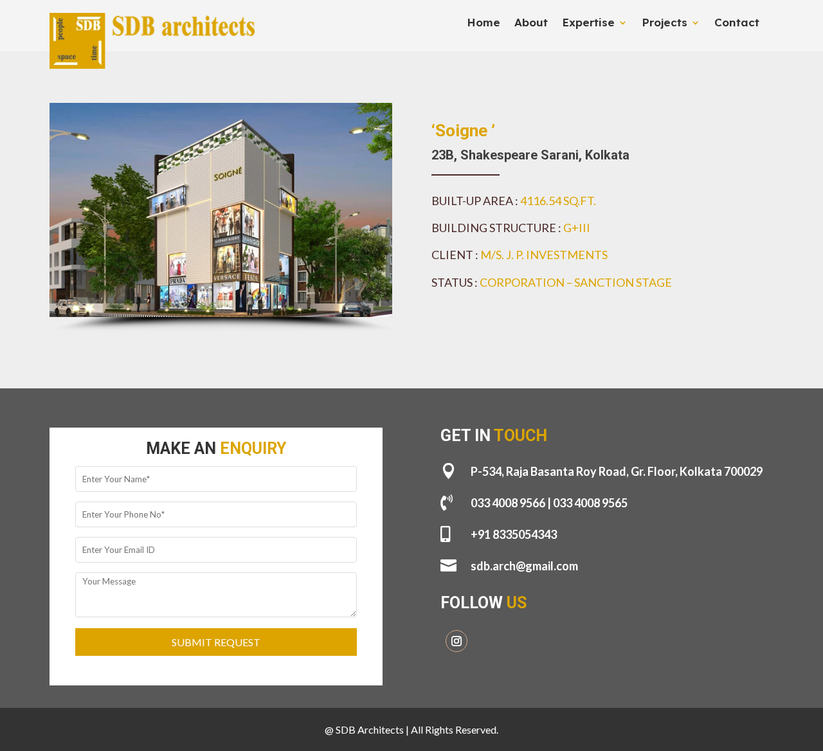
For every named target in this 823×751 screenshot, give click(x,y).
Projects (664, 23)
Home (483, 23)
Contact (736, 23)
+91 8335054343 (514, 534)
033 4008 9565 (590, 503)
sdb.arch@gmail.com (524, 566)
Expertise (588, 23)
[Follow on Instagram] (456, 641)
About (531, 23)
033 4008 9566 (508, 503)
